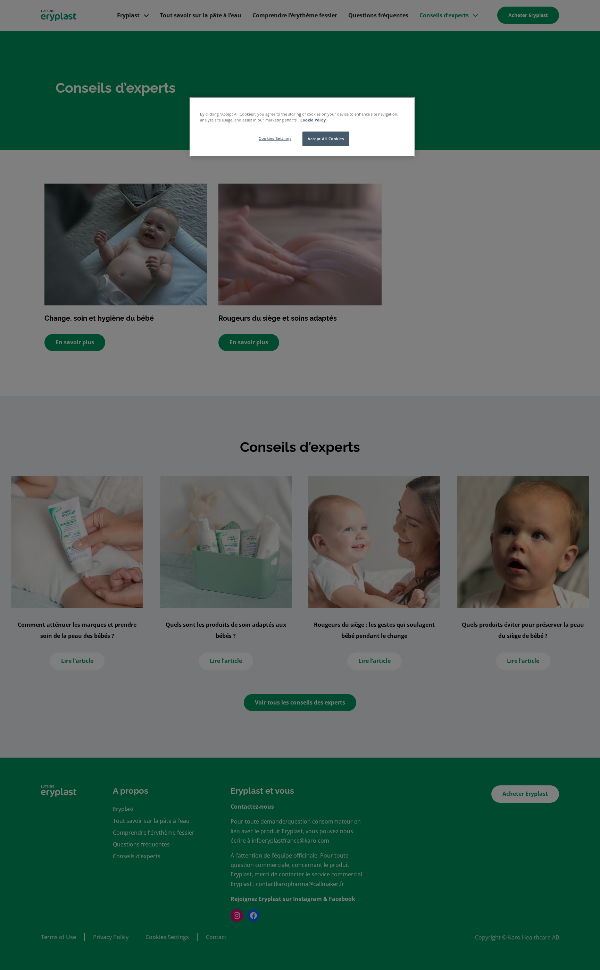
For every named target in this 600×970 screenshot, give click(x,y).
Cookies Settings (275, 138)
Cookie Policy (313, 120)
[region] (302, 127)
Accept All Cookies (326, 138)
